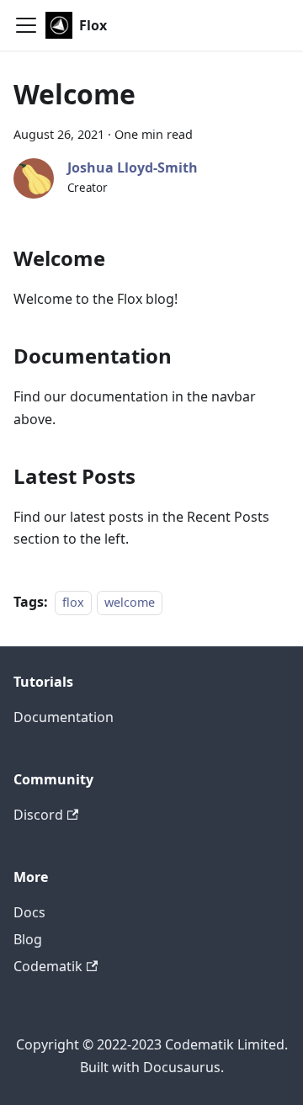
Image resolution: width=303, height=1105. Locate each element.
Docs (29, 912)
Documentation (63, 717)
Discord (38, 814)
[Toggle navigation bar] (26, 25)
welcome (129, 602)
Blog (27, 939)
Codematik (47, 966)
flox (73, 602)
